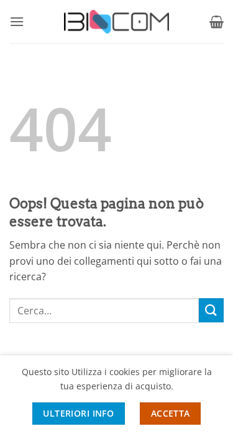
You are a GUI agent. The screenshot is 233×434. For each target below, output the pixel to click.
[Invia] (211, 310)
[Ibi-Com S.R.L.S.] (116, 21)
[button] (16, 21)
